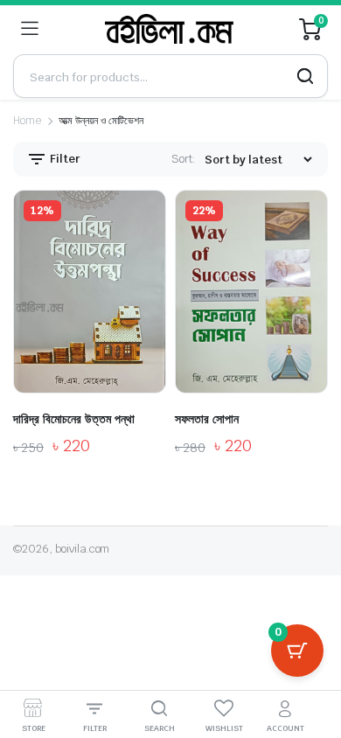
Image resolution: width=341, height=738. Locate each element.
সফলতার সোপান (207, 419)
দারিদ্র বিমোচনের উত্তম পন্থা (74, 419)
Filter (63, 158)
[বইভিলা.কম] (169, 29)
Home (27, 121)
